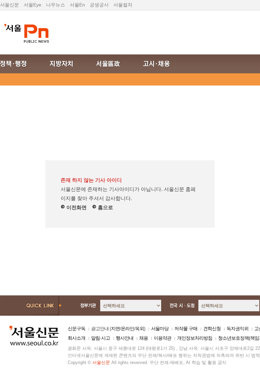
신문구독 (76, 328)
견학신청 (212, 328)
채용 (143, 338)
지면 (115, 328)
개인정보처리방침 (194, 338)
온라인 (127, 328)
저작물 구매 (185, 328)
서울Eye (32, 4)
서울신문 (9, 4)
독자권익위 (237, 328)
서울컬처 (122, 4)
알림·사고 (100, 338)
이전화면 (76, 207)
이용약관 (162, 338)
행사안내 (124, 338)
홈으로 (104, 207)
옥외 (139, 328)
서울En (77, 4)
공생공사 (99, 4)
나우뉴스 (55, 4)
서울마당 (160, 328)
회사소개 (76, 338)
